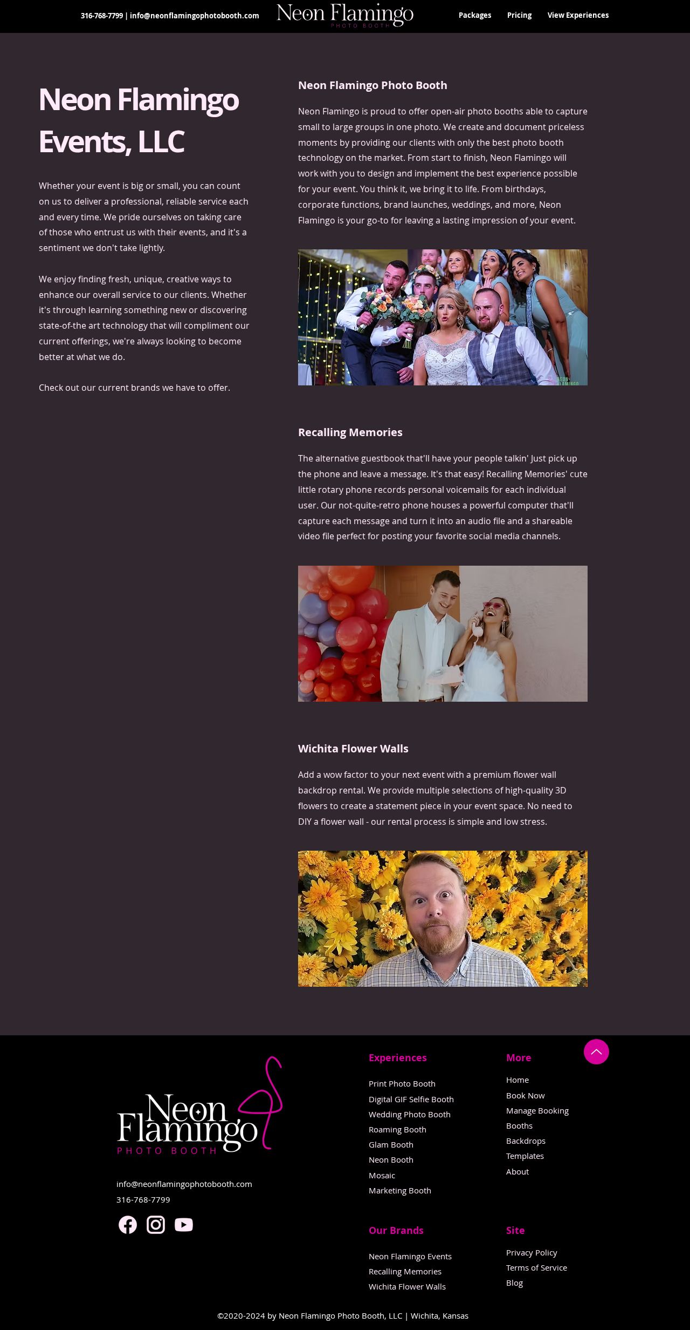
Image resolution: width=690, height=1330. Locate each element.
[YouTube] (183, 1224)
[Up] (596, 1051)
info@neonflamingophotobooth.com (194, 16)
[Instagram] (155, 1224)
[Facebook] (127, 1224)
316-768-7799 (102, 16)
